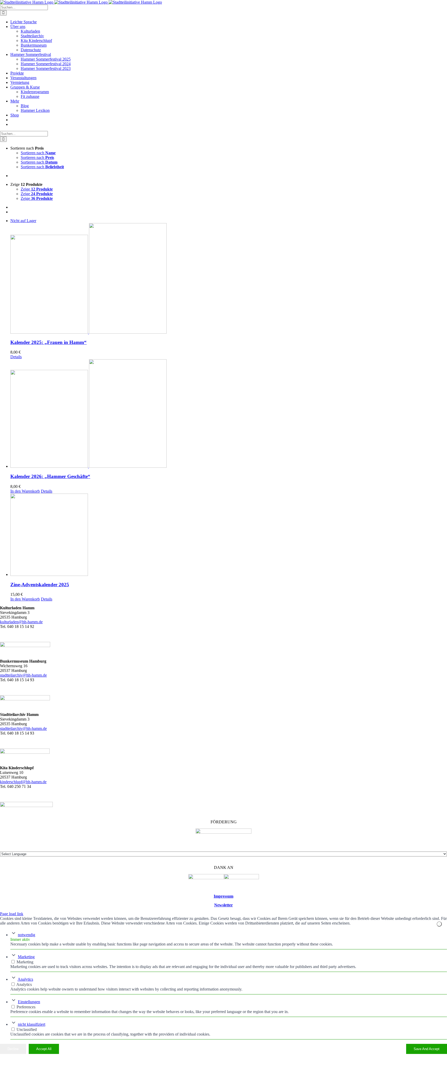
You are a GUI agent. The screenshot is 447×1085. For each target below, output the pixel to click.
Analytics (25, 979)
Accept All (43, 1049)
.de (44, 728)
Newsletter (223, 905)
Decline (13, 1049)
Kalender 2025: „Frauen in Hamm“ (48, 342)
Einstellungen (29, 1002)
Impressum (223, 896)
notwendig (26, 935)
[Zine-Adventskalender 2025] (228, 535)
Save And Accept (426, 1049)
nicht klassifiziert (31, 1024)
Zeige (37, 189)
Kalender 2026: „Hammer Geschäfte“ (50, 476)
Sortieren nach (38, 153)
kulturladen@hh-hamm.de (21, 622)
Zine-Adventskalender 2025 (39, 584)
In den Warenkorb (25, 491)
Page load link (11, 914)
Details (16, 357)
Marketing (26, 957)
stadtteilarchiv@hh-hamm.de (23, 675)
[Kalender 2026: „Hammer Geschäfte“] (228, 414)
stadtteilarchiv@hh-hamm (21, 728)
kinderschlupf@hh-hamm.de (23, 782)
